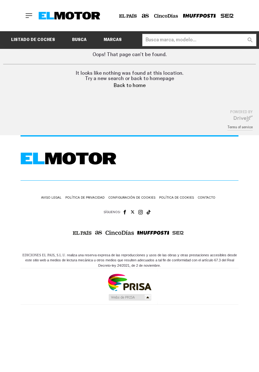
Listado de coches (33, 40)
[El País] (128, 16)
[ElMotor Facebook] (125, 212)
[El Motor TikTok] (149, 212)
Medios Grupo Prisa (129, 297)
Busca (79, 40)
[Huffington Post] (199, 16)
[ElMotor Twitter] (133, 212)
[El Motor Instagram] (140, 212)
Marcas (113, 40)
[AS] (145, 16)
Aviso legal (51, 197)
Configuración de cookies (131, 197)
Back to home (130, 85)
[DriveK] (243, 118)
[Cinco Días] (166, 16)
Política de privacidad (85, 197)
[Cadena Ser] (227, 16)
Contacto (206, 197)
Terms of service (240, 127)
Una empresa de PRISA (129, 282)
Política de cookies (176, 197)
